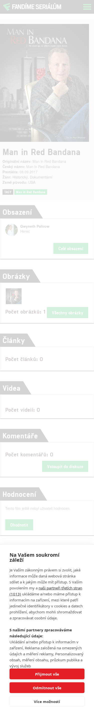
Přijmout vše (47, 674)
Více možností (47, 701)
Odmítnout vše (47, 687)
